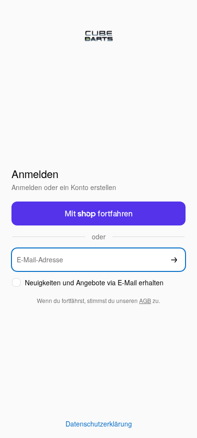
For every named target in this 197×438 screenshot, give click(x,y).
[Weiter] (174, 259)
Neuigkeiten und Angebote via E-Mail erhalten (94, 282)
